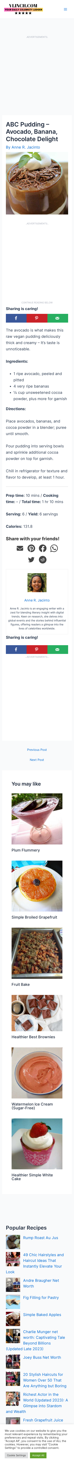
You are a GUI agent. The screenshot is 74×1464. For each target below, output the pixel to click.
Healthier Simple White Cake (32, 1177)
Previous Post (37, 749)
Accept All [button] (38, 1455)
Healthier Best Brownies (33, 1037)
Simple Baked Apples (42, 1314)
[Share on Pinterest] (31, 548)
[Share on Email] (20, 548)
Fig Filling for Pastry (41, 1297)
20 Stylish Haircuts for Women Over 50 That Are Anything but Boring (44, 1380)
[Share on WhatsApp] (54, 548)
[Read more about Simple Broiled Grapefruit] (37, 885)
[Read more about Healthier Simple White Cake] (37, 1143)
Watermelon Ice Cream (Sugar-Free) (32, 1106)
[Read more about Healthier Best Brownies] (37, 1013)
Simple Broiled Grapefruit (34, 917)
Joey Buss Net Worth (42, 1357)
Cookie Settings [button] (16, 1455)
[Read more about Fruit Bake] (37, 953)
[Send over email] (57, 318)
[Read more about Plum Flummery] (37, 818)
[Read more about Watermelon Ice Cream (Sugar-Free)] (37, 1072)
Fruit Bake (21, 984)
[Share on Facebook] (16, 318)
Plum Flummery (26, 850)
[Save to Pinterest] (37, 318)
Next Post (37, 759)
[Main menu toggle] (65, 9)
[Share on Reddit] (42, 559)
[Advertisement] (37, 77)
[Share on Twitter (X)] (31, 559)
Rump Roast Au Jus (40, 1237)
